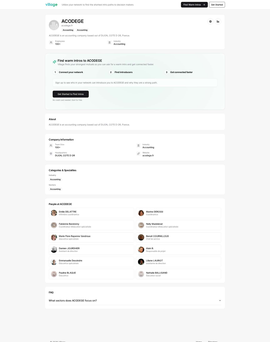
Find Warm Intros (192, 4)
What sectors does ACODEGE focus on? (73, 300)
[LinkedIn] (218, 21)
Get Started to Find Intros (71, 94)
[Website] (210, 21)
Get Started (217, 4)
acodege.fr (148, 155)
